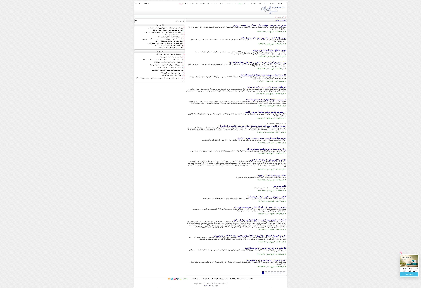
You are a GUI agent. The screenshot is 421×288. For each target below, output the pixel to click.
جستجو (268, 4)
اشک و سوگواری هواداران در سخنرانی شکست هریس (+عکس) (261, 138)
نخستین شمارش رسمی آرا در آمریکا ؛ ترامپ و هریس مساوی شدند (260, 207)
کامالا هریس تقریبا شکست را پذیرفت (271, 175)
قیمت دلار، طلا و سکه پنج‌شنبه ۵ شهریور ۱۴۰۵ (171, 57)
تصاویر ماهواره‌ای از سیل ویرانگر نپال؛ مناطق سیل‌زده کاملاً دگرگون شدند (164, 43)
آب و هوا (258, 4)
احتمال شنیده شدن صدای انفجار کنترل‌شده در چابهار (169, 41)
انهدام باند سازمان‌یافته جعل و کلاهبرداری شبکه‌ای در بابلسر (167, 30)
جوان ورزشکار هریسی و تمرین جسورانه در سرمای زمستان (263, 37)
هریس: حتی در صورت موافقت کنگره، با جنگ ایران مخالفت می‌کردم (259, 25)
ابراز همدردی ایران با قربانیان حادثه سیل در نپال (171, 48)
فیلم (192, 4)
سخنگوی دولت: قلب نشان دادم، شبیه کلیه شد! (170, 37)
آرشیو (272, 4)
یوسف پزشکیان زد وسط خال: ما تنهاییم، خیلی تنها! (170, 54)
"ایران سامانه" (206, 286)
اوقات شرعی (252, 4)
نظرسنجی (263, 4)
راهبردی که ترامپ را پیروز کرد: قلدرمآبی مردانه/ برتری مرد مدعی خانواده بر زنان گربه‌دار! (252, 126)
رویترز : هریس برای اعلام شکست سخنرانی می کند (266, 149)
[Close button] (418, 253)
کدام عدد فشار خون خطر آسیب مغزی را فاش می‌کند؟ (169, 46)
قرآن (200, 4)
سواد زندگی (240, 4)
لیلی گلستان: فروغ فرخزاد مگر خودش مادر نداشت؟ (169, 68)
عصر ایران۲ (240, 279)
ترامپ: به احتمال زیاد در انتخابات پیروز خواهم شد (266, 260)
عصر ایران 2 (187, 4)
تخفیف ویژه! (409, 274)
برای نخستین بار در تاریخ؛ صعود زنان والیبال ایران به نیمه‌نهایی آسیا (166, 28)
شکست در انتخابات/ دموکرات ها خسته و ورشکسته (266, 99)
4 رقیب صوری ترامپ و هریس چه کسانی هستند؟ (267, 196)
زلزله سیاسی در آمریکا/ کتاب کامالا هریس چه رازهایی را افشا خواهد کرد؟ (257, 62)
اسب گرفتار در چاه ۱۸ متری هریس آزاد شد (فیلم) (266, 87)
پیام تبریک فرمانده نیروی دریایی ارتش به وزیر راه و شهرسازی (167, 70)
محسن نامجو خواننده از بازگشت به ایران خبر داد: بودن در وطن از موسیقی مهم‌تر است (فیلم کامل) (160, 79)
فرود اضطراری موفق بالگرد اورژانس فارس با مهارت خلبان (168, 62)
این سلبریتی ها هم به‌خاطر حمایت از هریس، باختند (265, 112)
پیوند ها (246, 4)
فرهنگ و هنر (211, 4)
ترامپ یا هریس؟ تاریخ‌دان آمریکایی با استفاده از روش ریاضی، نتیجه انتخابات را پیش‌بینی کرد (249, 235)
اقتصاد (230, 4)
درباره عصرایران (232, 279)
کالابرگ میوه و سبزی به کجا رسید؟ (174, 35)
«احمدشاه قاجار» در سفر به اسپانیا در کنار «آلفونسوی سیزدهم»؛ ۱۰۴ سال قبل (163, 60)
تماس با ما (277, 4)
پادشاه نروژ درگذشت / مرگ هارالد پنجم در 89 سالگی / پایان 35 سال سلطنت (163, 32)
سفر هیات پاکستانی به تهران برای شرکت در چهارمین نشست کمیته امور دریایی (163, 39)
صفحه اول (283, 4)
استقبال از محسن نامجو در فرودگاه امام (172, 75)
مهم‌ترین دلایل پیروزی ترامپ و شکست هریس (268, 159)
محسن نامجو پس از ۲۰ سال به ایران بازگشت (171, 73)
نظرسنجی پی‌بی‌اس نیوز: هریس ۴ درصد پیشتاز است (265, 248)
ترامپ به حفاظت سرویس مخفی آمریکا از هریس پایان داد (263, 75)
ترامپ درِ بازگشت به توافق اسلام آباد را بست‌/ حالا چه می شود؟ (166, 65)
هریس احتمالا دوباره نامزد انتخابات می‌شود (269, 50)
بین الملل (218, 4)
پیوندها (210, 279)
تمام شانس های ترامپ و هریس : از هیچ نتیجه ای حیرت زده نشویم (259, 219)
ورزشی (222, 4)
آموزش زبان (181, 4)
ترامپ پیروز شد (280, 186)
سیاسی (235, 4)
